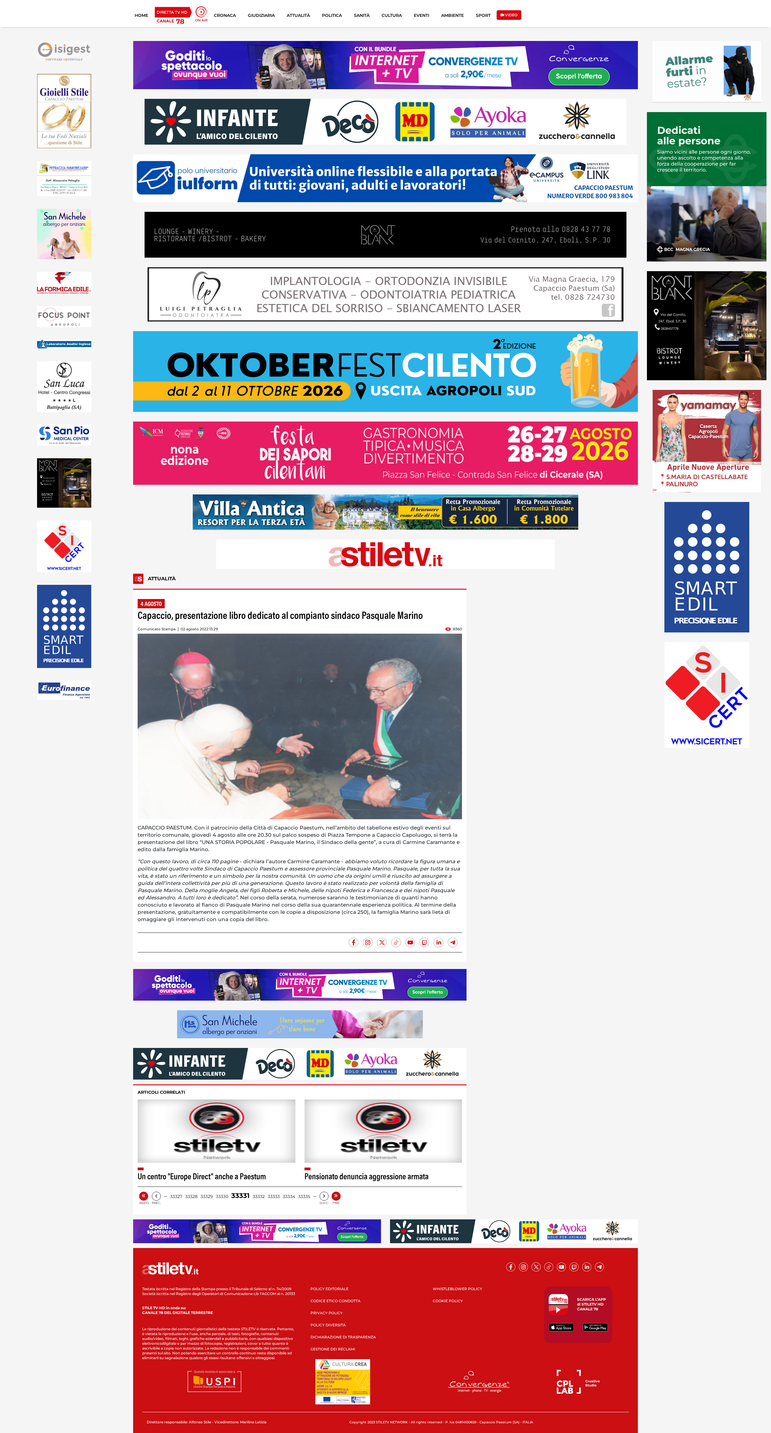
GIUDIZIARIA (261, 15)
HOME (141, 15)
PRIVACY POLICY (327, 1313)
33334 (289, 1196)
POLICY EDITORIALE (329, 1289)
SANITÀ (362, 15)
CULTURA (392, 15)
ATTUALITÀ (298, 15)
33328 (191, 1196)
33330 (222, 1196)
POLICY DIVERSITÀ (328, 1325)
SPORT (483, 15)
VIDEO (510, 15)
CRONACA (225, 15)
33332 (259, 1196)
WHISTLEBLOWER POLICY (457, 1289)
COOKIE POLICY (448, 1301)
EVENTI (421, 15)
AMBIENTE (452, 15)
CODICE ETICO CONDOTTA (336, 1301)
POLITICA (332, 15)
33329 (207, 1196)
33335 (304, 1196)
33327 (176, 1196)
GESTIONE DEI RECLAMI (333, 1349)
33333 (274, 1196)
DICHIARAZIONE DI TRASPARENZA (343, 1337)
